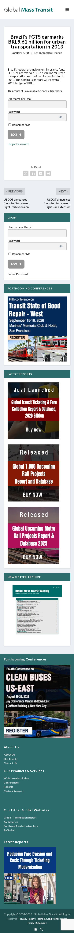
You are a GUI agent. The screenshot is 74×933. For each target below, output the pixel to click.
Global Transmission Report (20, 817)
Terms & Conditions (47, 918)
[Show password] (61, 117)
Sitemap (40, 922)
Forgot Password (18, 144)
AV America (11, 821)
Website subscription (16, 778)
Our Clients (10, 759)
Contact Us (10, 763)
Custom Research (14, 791)
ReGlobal (9, 830)
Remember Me (20, 124)
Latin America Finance (48, 52)
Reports (8, 786)
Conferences (11, 782)
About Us (9, 754)
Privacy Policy (27, 918)
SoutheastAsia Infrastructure (21, 826)
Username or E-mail (20, 98)
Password (14, 111)
